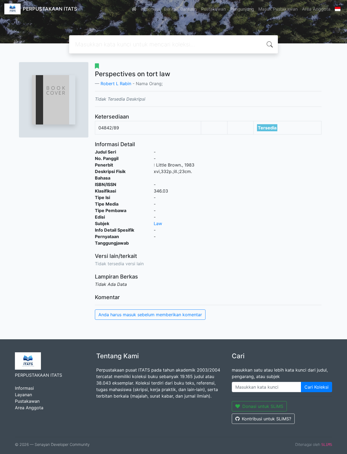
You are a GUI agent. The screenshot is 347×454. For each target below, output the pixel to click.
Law (158, 223)
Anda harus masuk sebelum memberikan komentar (150, 314)
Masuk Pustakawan (278, 9)
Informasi (150, 9)
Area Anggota (316, 9)
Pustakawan (213, 9)
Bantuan (188, 9)
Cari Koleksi (316, 387)
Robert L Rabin (116, 83)
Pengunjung (242, 9)
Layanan (23, 394)
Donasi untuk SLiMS (262, 406)
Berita (170, 9)
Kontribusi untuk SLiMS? (266, 418)
